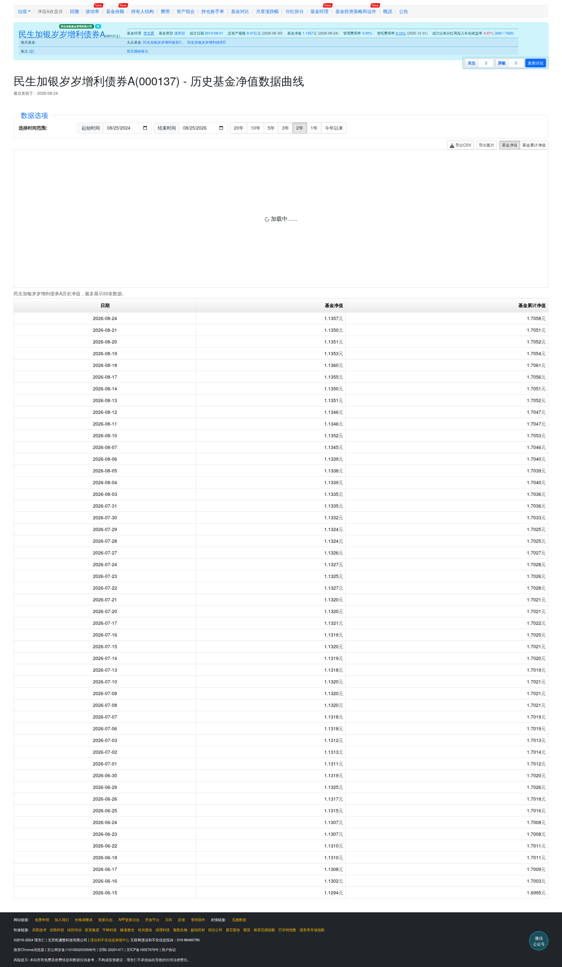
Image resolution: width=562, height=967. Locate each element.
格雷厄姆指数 (264, 929)
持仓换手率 (212, 11)
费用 (165, 11)
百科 (168, 919)
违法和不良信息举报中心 (109, 939)
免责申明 (42, 919)
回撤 (74, 11)
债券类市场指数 (312, 929)
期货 (246, 929)
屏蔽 (502, 63)
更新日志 (105, 919)
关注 (471, 63)
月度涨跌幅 (267, 11)
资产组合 (186, 11)
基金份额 (115, 11)
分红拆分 (295, 11)
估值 (22, 11)
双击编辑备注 (137, 50)
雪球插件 (198, 919)
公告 (403, 11)
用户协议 (169, 949)
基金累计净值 (534, 144)
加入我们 (62, 919)
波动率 (92, 11)
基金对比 (240, 11)
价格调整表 (84, 919)
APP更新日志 (129, 919)
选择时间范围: (33, 127)
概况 (387, 11)
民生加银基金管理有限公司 (76, 26)
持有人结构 (142, 11)
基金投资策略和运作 (355, 11)
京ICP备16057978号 (143, 949)
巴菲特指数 (287, 929)
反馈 (181, 919)
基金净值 (509, 144)
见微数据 (239, 919)
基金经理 (319, 11)
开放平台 (152, 919)
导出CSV (462, 144)
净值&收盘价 (50, 11)
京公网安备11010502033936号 (72, 949)
